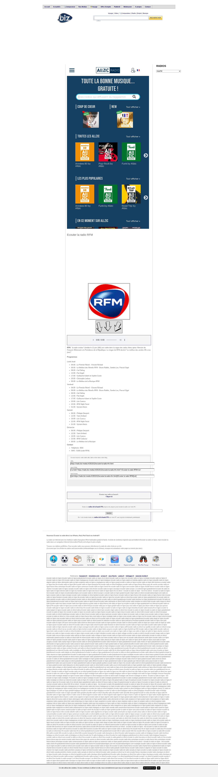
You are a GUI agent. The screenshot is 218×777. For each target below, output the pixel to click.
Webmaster (128, 7)
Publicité (117, 7)
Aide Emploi (102, 565)
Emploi (139, 13)
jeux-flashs (113, 576)
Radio (134, 13)
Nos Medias (82, 7)
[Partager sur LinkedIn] (97, 483)
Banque (145, 13)
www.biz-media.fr (142, 576)
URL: (72, 461)
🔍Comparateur (69, 7)
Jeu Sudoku (90, 565)
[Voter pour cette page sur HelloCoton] (100, 483)
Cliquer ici (109, 496)
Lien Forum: (74, 473)
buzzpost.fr (83, 576)
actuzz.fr (104, 576)
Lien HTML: (74, 467)
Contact (148, 7)
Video (116, 13)
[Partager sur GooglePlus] (104, 483)
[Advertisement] (108, 43)
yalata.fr (121, 576)
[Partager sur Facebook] (82, 483)
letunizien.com (94, 576)
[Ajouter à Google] (108, 483)
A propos (138, 7)
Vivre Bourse (156, 565)
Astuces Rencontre (114, 565)
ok (159, 768)
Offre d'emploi (106, 7)
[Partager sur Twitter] (78, 483)
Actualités (56, 7)
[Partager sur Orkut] (86, 483)
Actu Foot (64, 565)
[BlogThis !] (75, 483)
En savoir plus (149, 768)
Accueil (47, 7)
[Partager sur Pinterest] (89, 483)
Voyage (110, 13)
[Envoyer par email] (71, 483)
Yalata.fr (53, 565)
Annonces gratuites (77, 565)
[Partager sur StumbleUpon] (93, 483)
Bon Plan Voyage (143, 565)
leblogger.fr (130, 576)
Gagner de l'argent (129, 565)
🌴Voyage (93, 7)
